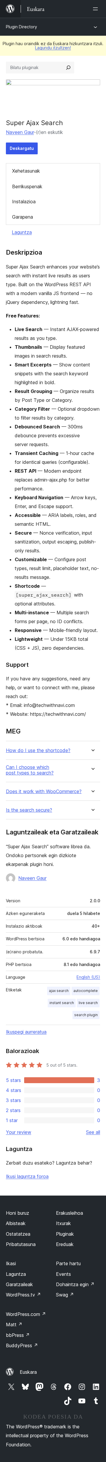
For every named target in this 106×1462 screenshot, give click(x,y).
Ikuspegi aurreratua (26, 1032)
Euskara (28, 1372)
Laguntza (22, 232)
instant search (61, 1003)
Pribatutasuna (21, 1244)
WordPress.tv (23, 1295)
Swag (65, 1295)
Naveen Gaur (20, 132)
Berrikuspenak (27, 186)
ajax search (59, 990)
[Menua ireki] (96, 9)
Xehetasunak (26, 171)
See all (93, 1132)
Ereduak (65, 1244)
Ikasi (11, 1263)
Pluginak (65, 1234)
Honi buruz (17, 1213)
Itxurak (63, 1223)
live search (88, 1003)
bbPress (18, 1335)
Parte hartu (68, 1263)
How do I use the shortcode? (38, 750)
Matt (14, 1324)
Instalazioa (24, 201)
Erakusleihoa (69, 1213)
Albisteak (16, 1223)
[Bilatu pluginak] (68, 67)
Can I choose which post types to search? (30, 770)
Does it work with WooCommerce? (44, 791)
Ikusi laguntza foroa (27, 1176)
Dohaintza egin (75, 1284)
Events (63, 1274)
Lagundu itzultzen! (53, 47)
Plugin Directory (21, 26)
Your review (18, 1132)
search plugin (86, 1015)
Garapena (22, 217)
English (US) (88, 977)
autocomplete (85, 990)
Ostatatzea (18, 1234)
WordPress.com (26, 1314)
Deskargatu (22, 148)
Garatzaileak (19, 1284)
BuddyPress (22, 1345)
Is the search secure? (29, 810)
